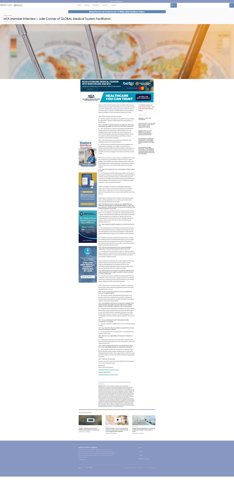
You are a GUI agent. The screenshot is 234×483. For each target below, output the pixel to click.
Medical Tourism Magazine (11, 21)
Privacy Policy (140, 467)
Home (140, 447)
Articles (141, 451)
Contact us (82, 459)
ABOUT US (105, 5)
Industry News (230, 25)
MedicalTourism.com (144, 458)
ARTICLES (87, 5)
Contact (141, 455)
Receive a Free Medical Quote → (117, 1)
